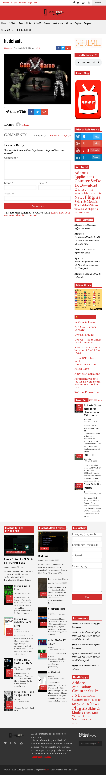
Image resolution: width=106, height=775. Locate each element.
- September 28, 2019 (92, 494)
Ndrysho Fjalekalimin (87, 373)
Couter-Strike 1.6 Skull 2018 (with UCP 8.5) (24, 693)
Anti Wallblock (54, 672)
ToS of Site (72, 770)
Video (94, 205)
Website (9, 193)
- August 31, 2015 (16, 567)
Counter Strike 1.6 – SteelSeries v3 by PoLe (23, 661)
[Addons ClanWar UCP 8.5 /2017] (42, 649)
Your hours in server (83, 212)
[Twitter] (78, 3)
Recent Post (81, 400)
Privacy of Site (57, 770)
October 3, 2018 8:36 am (24, 48)
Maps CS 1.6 (32, 3)
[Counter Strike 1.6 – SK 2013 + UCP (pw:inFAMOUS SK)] (19, 545)
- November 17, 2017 (22, 669)
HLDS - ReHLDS (92, 700)
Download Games (86, 187)
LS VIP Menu (44, 556)
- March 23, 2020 (90, 421)
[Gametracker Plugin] (42, 617)
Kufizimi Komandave (87, 392)
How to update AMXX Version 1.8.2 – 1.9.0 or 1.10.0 (88, 350)
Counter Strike (25, 23)
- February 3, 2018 (21, 701)
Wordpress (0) (40, 135)
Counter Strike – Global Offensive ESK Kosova (22, 622)
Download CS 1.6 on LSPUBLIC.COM (14, 529)
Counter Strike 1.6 (16, 552)
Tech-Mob (82, 205)
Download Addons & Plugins (52, 528)
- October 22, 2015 (21, 632)
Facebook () (54, 135)
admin (9, 48)
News (3, 23)
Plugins (14, 3)
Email (43, 183)
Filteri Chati (82, 368)
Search (98, 3)
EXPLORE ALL (95, 400)
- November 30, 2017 (56, 615)
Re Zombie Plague (85, 322)
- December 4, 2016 (56, 679)
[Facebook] (74, 3)
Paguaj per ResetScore (58, 579)
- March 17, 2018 (60, 583)
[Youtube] (89, 3)
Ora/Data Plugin (84, 334)
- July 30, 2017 (25, 593)
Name (8, 183)
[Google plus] (83, 3)
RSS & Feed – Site (86, 317)
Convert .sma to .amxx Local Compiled (88, 341)
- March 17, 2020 (90, 461)
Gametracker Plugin (56, 608)
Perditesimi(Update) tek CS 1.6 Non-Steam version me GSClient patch (87, 240)
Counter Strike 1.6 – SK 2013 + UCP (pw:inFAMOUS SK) (19, 561)
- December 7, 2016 (56, 650)
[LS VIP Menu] (53, 541)
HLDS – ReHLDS (24, 30)
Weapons (87, 23)
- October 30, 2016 (51, 560)
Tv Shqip (22, 3)
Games (47, 23)
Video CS (37, 23)
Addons (6, 3)
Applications (58, 23)
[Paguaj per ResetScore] (42, 588)
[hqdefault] (37, 103)
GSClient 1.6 (89, 455)
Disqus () (66, 135)
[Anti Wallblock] (42, 681)
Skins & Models (7, 30)
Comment (11, 157)
